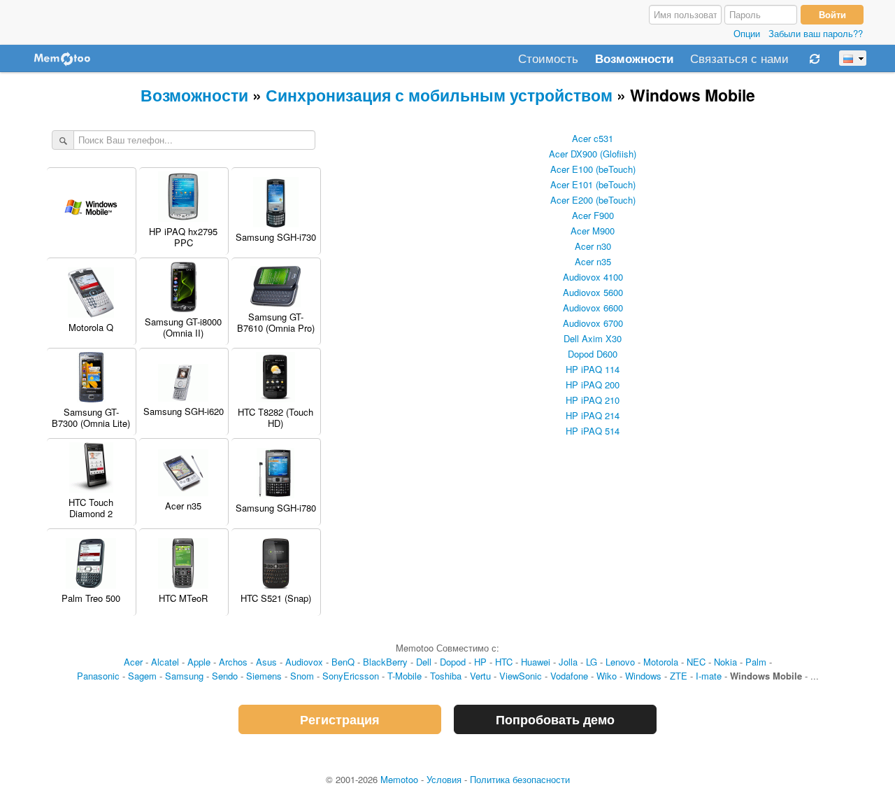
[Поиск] (63, 141)
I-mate (709, 675)
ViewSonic (520, 675)
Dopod (453, 661)
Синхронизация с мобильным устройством (439, 94)
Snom (302, 675)
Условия (444, 779)
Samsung (184, 675)
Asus (266, 661)
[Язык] (852, 58)
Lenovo (620, 661)
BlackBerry (385, 661)
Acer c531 (592, 138)
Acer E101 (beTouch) (593, 184)
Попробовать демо (555, 719)
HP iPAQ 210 (593, 400)
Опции (746, 33)
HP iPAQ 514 (593, 430)
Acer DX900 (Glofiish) (592, 153)
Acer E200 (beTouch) (593, 199)
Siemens (264, 675)
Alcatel (165, 661)
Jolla (568, 661)
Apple (198, 661)
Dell (423, 661)
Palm (755, 661)
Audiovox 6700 (593, 323)
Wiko (606, 675)
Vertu (480, 675)
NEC (696, 661)
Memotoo (399, 779)
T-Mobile (404, 675)
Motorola (660, 661)
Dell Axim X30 (593, 338)
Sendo (225, 675)
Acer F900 (593, 215)
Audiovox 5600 (593, 292)
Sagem (142, 675)
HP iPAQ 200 (593, 384)
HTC (504, 661)
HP (480, 661)
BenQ (343, 661)
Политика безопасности (520, 779)
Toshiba (445, 675)
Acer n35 (593, 261)
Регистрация (340, 719)
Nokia (725, 661)
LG (591, 661)
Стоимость (548, 59)
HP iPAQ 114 (593, 369)
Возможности (634, 59)
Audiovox (304, 661)
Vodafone (569, 675)
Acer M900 (593, 230)
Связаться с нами (739, 59)
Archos (233, 661)
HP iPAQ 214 (593, 415)
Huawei (535, 661)
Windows (643, 675)
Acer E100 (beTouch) (593, 169)
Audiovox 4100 (593, 276)
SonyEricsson (350, 675)
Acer (133, 661)
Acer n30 (593, 246)
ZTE (678, 675)
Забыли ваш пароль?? (815, 33)
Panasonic (98, 675)
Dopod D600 (592, 353)
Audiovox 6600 (593, 307)
